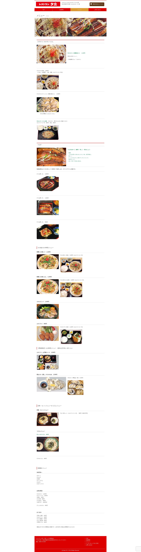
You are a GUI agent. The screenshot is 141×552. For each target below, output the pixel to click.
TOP (43, 9)
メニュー (79, 9)
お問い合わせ (97, 9)
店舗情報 (61, 9)
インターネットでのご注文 (92, 543)
